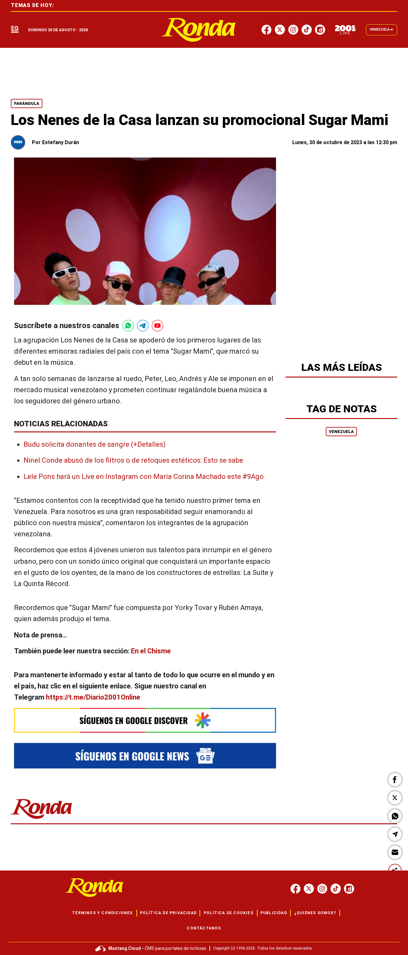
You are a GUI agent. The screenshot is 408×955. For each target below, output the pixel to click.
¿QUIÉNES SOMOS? (315, 913)
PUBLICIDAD (273, 913)
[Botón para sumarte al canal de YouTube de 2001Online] (157, 325)
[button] (395, 779)
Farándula (26, 103)
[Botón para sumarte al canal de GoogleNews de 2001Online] (145, 755)
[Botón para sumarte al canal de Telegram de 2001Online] (143, 325)
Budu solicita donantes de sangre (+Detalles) (95, 445)
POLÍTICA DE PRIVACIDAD (168, 913)
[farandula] (198, 30)
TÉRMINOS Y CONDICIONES (102, 913)
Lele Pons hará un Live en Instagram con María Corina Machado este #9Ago (144, 477)
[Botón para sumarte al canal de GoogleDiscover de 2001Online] (145, 720)
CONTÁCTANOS (204, 928)
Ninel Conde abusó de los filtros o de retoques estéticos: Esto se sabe (133, 461)
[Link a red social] (295, 889)
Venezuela (341, 431)
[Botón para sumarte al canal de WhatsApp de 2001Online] (128, 325)
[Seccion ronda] (41, 819)
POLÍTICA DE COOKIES (228, 913)
